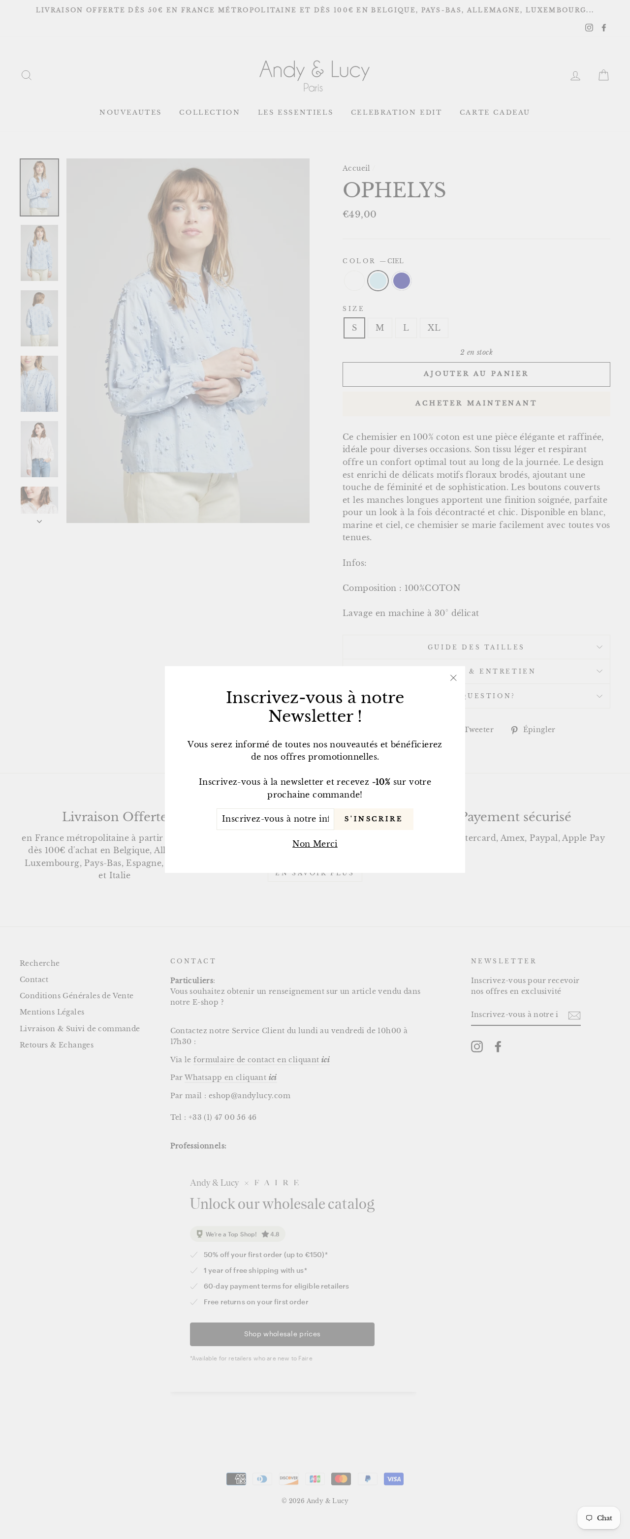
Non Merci (315, 844)
